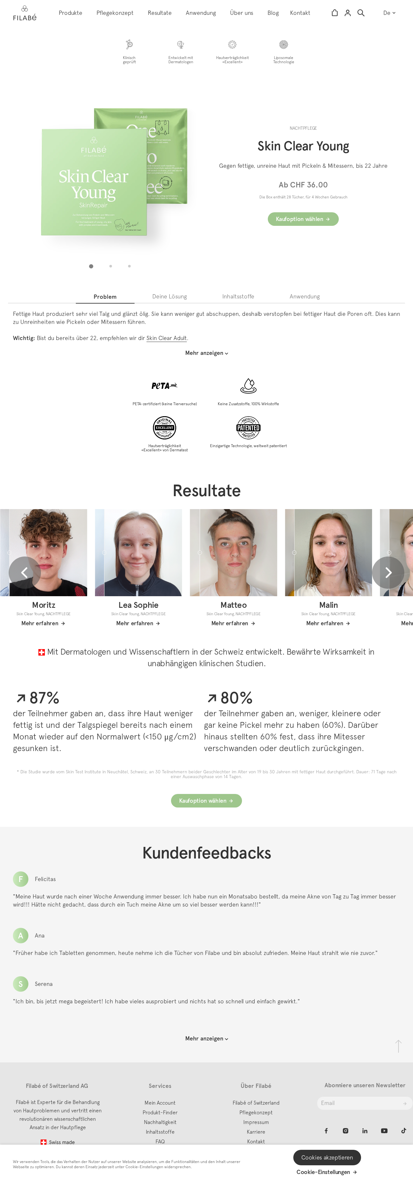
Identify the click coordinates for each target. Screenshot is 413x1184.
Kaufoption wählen (299, 219)
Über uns (241, 12)
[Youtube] (384, 1130)
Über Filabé (256, 1085)
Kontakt (300, 12)
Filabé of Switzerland (256, 1103)
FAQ (160, 1141)
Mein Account (160, 1103)
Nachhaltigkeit (160, 1122)
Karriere (256, 1132)
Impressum (256, 1122)
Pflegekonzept (115, 12)
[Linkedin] (364, 1130)
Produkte (70, 12)
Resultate (160, 12)
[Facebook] (326, 1130)
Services (160, 1085)
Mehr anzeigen (204, 1038)
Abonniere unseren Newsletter (365, 1085)
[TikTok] (403, 1130)
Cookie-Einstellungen (323, 1172)
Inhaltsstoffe (160, 1132)
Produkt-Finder (160, 1112)
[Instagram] (345, 1130)
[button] (91, 266)
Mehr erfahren (39, 623)
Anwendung (201, 12)
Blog (273, 12)
